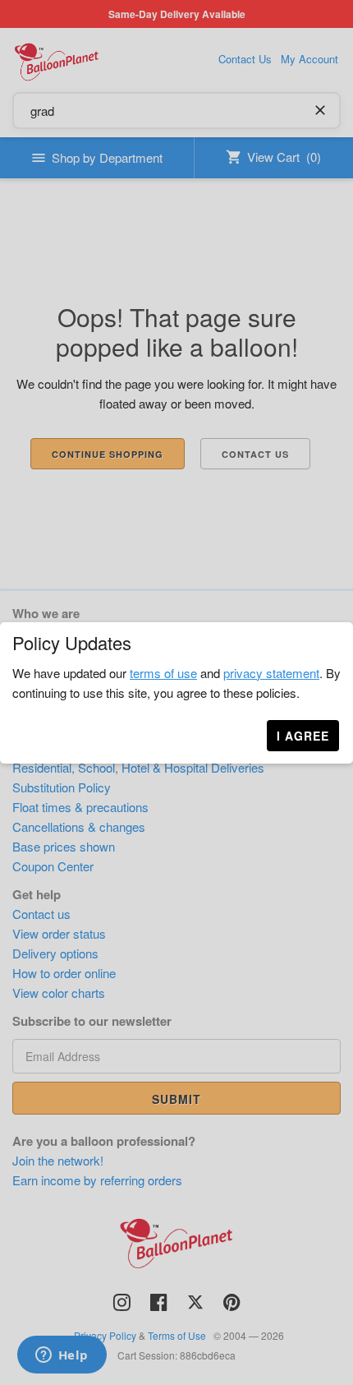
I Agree (303, 735)
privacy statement (271, 672)
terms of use (163, 672)
